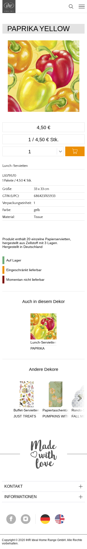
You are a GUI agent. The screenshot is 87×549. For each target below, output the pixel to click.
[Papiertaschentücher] (56, 394)
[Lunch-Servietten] (43, 326)
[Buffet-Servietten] (27, 394)
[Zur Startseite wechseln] (8, 6)
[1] (60, 519)
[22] (45, 519)
